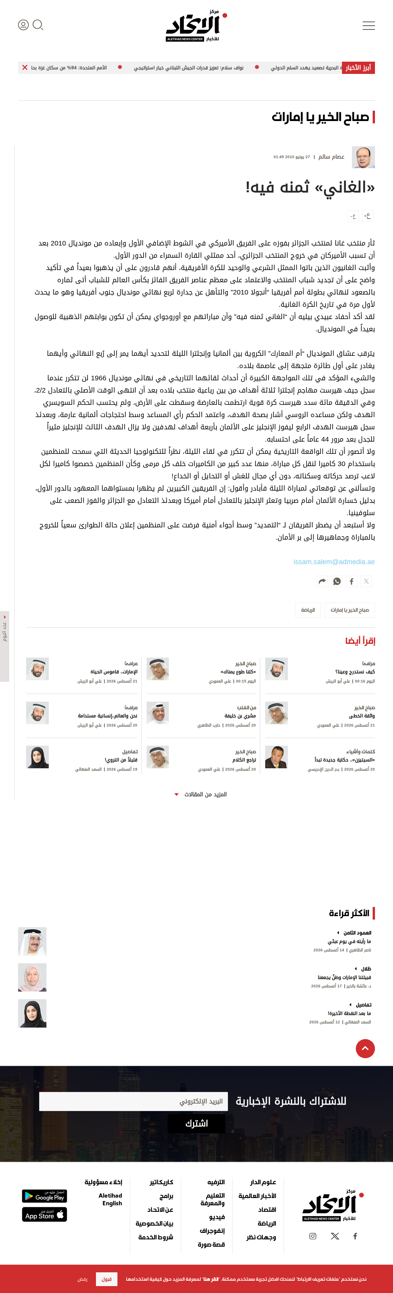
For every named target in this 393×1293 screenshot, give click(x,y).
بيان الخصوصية (154, 1223)
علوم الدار (263, 1182)
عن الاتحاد (160, 1209)
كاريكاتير (161, 1182)
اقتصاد (267, 1209)
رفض (83, 1279)
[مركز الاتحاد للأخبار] (196, 26)
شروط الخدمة (156, 1237)
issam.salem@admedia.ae (334, 562)
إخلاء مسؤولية (103, 1182)
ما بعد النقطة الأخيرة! (349, 1013)
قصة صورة (211, 1244)
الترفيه (216, 1182)
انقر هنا (210, 1279)
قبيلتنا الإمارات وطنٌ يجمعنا (344, 977)
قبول (107, 1279)
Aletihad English (110, 1199)
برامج (166, 1196)
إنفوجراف (212, 1230)
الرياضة (267, 1223)
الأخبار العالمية (257, 1196)
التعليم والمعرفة (213, 1199)
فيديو (217, 1217)
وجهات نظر (261, 1237)
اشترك (196, 1124)
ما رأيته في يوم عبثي (349, 941)
